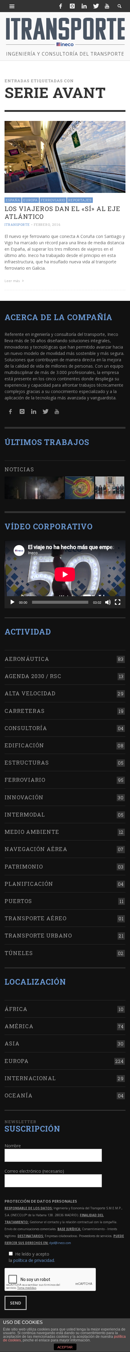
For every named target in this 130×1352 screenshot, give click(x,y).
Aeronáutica (27, 658)
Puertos (18, 901)
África (16, 1008)
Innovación (24, 797)
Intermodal (25, 814)
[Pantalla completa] (118, 602)
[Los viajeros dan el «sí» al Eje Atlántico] (65, 156)
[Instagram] (72, 6)
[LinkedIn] (84, 6)
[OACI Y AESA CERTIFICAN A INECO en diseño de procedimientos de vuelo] (79, 487)
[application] (65, 574)
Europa (30, 200)
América (19, 1026)
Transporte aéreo (36, 918)
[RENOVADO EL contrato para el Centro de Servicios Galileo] (34, 487)
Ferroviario (53, 200)
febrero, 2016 (47, 224)
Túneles (19, 953)
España (13, 200)
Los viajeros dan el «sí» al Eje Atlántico (62, 212)
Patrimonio (24, 866)
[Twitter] (95, 6)
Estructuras (27, 762)
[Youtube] (107, 6)
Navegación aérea (36, 849)
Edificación (24, 745)
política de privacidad (33, 1260)
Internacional (30, 1078)
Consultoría (26, 728)
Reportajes (80, 200)
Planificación (29, 883)
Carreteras (25, 710)
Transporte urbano (38, 935)
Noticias (19, 469)
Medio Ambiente (32, 831)
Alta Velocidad (30, 693)
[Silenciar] (108, 602)
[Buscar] (12, 6)
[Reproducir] (12, 602)
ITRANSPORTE (17, 224)
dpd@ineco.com (60, 1243)
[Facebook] (61, 6)
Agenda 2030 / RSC (33, 676)
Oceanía (19, 1095)
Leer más (13, 280)
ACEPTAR (65, 1347)
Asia (12, 1043)
